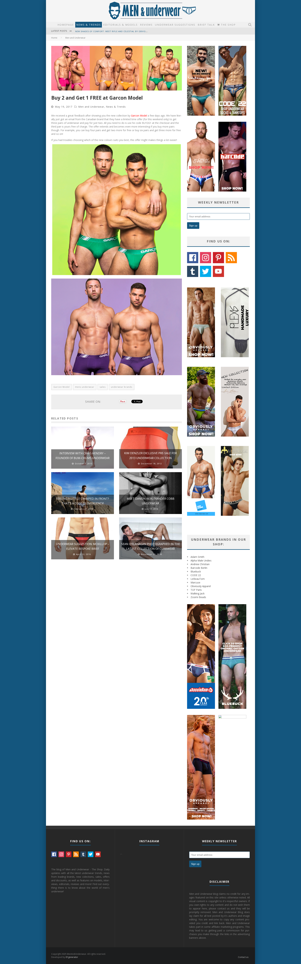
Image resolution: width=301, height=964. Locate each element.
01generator (72, 957)
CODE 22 (196, 575)
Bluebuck (196, 571)
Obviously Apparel (201, 586)
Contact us (243, 957)
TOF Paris (196, 589)
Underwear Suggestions (175, 24)
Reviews (146, 24)
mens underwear (84, 386)
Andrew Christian (200, 564)
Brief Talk (206, 24)
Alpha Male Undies (201, 560)
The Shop (228, 24)
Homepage (65, 24)
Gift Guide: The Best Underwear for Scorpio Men (104, 31)
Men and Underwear (91, 106)
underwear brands (121, 386)
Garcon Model (139, 115)
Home (54, 37)
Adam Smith (197, 556)
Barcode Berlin (199, 567)
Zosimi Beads (198, 597)
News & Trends (88, 24)
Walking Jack (197, 593)
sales (103, 386)
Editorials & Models (120, 24)
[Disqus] (116, 611)
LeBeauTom (198, 578)
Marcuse (195, 582)
